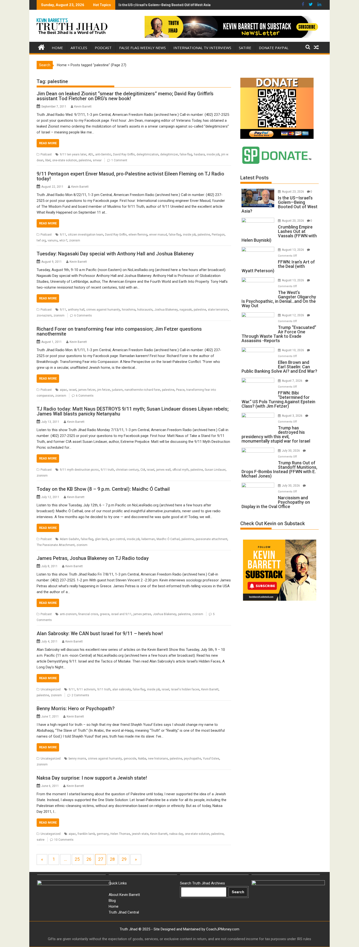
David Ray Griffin (124, 154)
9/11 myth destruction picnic (79, 469)
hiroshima (129, 309)
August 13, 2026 (293, 249)
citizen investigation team (85, 234)
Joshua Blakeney (166, 309)
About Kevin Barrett (124, 895)
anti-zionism (68, 614)
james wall (163, 469)
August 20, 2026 (293, 220)
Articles (79, 47)
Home (57, 47)
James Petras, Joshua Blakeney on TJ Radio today (93, 558)
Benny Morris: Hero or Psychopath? (76, 708)
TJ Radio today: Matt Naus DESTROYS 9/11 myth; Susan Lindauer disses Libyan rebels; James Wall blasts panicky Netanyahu (133, 411)
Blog (112, 900)
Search (238, 892)
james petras (142, 614)
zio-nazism (44, 315)
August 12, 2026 (293, 315)
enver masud (158, 234)
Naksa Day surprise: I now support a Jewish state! (92, 778)
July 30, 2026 (291, 450)
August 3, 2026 (292, 415)
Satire (245, 47)
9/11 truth (107, 469)
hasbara (199, 154)
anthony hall (76, 309)
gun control (117, 539)
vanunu (53, 240)
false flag (186, 154)
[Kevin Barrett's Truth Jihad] (41, 47)
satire (40, 839)
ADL (91, 154)
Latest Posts (254, 178)
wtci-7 (63, 240)
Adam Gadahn (69, 539)
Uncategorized (51, 689)
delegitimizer (169, 154)
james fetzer (86, 390)
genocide (130, 758)
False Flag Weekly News (142, 47)
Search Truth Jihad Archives (202, 883)
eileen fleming (138, 234)
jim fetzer (103, 390)
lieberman (148, 539)
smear (97, 160)
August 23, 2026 (293, 191)
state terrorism (218, 309)
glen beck (101, 539)
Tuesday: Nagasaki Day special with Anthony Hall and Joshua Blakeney (115, 254)
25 (77, 859)
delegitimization (147, 154)
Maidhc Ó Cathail (168, 539)
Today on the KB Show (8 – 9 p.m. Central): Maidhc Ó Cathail (103, 489)
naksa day (176, 834)
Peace (180, 390)
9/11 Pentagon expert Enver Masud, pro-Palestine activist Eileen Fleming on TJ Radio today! (130, 176)
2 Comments (80, 695)
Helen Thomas (120, 834)
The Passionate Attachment (56, 545)
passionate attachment (211, 539)
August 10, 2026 (293, 350)
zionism (74, 240)
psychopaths (192, 758)
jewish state (140, 834)
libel (48, 160)
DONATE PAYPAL (273, 47)
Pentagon (218, 234)
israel (72, 390)
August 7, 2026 (292, 380)
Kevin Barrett (83, 106)
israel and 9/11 (121, 614)
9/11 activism (86, 689)
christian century (127, 469)
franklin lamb (86, 834)
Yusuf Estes (211, 758)
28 (112, 859)
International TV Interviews (202, 47)
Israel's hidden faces (185, 689)
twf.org (41, 240)
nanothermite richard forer (142, 390)
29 (124, 859)
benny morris (77, 758)
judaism (117, 390)
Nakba (142, 758)
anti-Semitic (103, 154)
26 (88, 859)
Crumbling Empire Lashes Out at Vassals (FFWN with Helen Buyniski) (173, 5)
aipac (63, 390)
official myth (180, 469)
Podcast (103, 47)
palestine (85, 160)
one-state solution (64, 160)
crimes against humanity (103, 309)
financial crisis (88, 614)
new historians (158, 758)
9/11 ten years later (73, 154)
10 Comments (64, 839)
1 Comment (119, 160)
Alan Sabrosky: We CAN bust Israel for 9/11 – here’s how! (100, 633)
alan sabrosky (121, 689)
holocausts (145, 309)
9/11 (63, 234)
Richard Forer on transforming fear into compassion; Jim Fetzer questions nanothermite (119, 331)
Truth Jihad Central (124, 912)
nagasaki (186, 309)
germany (103, 834)
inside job (213, 154)
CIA (142, 469)
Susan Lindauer (215, 469)
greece (104, 614)
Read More (48, 143)
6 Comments (83, 315)
